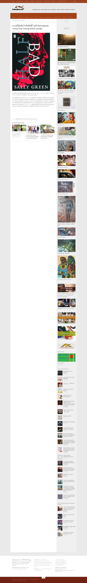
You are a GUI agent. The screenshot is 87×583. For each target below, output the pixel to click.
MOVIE (36, 17)
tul (14, 31)
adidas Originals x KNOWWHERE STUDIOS (68, 456)
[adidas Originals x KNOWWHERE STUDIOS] (60, 457)
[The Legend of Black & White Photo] (66, 71)
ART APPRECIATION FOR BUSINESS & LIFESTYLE (68, 521)
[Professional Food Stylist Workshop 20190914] (60, 534)
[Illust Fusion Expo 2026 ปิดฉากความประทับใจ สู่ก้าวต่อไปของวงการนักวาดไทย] (60, 435)
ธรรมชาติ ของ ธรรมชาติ (63, 253)
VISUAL (13, 17)
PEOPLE (26, 1)
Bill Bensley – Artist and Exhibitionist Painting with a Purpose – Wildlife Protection (66, 92)
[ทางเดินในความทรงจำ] (66, 39)
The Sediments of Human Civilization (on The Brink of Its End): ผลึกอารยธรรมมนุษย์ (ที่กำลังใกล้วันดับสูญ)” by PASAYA (69, 489)
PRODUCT (64, 17)
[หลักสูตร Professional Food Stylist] (66, 303)
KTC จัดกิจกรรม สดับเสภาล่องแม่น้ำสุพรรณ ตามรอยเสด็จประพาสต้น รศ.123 (47, 136)
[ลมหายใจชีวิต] (66, 145)
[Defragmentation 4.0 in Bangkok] (60, 373)
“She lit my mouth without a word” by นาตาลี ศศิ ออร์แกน (69, 481)
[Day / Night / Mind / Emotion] (66, 267)
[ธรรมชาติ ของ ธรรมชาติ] (66, 245)
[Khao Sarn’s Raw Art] (66, 160)
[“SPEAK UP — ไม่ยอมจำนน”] (60, 385)
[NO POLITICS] (66, 357)
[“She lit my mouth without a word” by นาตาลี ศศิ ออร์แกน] (60, 482)
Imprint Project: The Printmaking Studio (67, 396)
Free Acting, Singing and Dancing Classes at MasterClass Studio (17, 134)
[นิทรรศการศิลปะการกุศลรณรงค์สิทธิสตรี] (66, 209)
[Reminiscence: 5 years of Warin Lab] (60, 476)
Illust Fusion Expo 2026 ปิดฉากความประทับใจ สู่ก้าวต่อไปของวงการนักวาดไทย (69, 435)
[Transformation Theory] (66, 173)
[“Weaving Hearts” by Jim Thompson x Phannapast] (60, 429)
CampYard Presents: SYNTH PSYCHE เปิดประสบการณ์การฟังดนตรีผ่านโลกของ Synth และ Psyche (69, 449)
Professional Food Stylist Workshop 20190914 (68, 533)
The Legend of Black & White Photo (66, 78)
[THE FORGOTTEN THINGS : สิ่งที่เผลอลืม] (60, 379)
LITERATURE (20, 17)
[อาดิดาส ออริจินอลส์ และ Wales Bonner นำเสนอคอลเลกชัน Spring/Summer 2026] (60, 469)
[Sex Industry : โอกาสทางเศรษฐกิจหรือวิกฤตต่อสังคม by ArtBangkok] (60, 463)
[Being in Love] (66, 117)
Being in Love (61, 125)
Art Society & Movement (18, 20)
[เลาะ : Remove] (66, 102)
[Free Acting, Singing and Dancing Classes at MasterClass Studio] (19, 128)
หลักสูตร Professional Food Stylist (66, 308)
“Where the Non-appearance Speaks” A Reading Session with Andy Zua (69, 496)
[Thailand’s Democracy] (66, 186)
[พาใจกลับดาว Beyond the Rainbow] (60, 390)
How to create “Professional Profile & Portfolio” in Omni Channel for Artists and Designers (66, 295)
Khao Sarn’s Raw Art (62, 167)
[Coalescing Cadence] (60, 417)
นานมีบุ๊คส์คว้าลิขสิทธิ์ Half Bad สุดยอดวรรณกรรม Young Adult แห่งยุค (26, 119)
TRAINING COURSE (62, 1)
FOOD (32, 17)
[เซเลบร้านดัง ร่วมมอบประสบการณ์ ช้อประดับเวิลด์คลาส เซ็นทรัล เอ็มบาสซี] (33, 129)
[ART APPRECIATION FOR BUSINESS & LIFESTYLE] (60, 522)
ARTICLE (53, 1)
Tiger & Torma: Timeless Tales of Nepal (68, 410)
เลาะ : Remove (61, 110)
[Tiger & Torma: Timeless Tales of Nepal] (60, 411)
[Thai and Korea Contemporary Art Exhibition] (66, 131)
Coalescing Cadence (67, 416)
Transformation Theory (63, 179)
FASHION (27, 17)
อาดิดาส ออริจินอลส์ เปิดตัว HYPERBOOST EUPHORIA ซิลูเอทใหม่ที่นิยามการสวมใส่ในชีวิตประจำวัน (69, 442)
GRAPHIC (70, 17)
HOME (12, 1)
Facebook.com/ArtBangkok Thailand (19, 568)
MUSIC (40, 17)
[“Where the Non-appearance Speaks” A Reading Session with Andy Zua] (60, 496)
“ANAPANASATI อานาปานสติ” (69, 421)
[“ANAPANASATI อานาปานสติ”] (60, 423)
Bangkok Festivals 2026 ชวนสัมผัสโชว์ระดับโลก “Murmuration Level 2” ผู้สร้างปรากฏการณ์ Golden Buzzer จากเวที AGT (69, 403)
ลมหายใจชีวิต (61, 152)
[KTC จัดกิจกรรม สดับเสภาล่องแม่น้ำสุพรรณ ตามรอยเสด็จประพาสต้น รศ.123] (48, 129)
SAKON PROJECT (62, 237)
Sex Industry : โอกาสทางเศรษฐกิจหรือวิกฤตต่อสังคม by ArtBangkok (69, 462)
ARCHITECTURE (57, 17)
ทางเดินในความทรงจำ (63, 46)
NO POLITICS (61, 363)
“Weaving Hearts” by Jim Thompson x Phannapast (68, 428)
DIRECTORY (46, 1)
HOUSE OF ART (38, 1)
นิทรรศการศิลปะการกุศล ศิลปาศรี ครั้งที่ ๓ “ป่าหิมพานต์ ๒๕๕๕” (66, 63)
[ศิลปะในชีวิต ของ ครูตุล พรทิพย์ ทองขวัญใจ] (60, 528)
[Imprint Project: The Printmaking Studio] (60, 396)
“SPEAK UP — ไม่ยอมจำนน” (68, 383)
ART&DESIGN (19, 1)
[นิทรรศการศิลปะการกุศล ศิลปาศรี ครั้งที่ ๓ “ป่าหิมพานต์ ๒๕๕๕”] (66, 55)
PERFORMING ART (48, 17)
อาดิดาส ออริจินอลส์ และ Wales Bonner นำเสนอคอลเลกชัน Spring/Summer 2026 (69, 469)
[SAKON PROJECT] (66, 231)
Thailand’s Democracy (63, 194)
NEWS (32, 1)
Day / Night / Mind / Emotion (64, 279)
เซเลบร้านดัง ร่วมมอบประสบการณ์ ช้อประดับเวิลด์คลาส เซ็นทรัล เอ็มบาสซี (32, 136)
